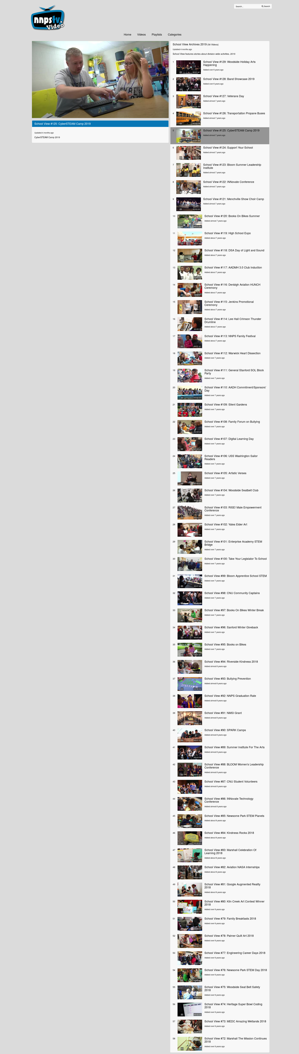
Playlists (157, 34)
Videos (141, 34)
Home (127, 34)
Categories (174, 34)
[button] (100, 79)
